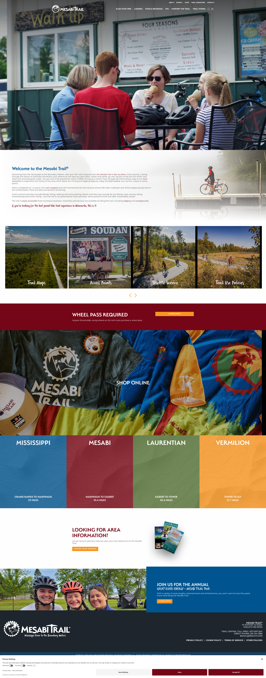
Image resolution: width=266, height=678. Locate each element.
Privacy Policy (194, 640)
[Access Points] (100, 257)
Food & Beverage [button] (154, 9)
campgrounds (141, 201)
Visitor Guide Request (85, 549)
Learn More (174, 314)
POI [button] (167, 9)
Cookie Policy (213, 640)
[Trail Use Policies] (228, 257)
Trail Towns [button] (199, 9)
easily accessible (30, 201)
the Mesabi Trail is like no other (111, 175)
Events (179, 2)
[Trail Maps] (36, 257)
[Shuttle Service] (164, 257)
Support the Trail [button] (181, 9)
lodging (127, 201)
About (171, 2)
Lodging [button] (138, 9)
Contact (210, 2)
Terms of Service (233, 640)
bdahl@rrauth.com (251, 636)
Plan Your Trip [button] (123, 9)
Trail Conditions (198, 2)
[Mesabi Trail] (68, 9)
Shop (187, 2)
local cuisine (114, 181)
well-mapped (51, 188)
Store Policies (254, 640)
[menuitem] (171, 3)
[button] (209, 9)
